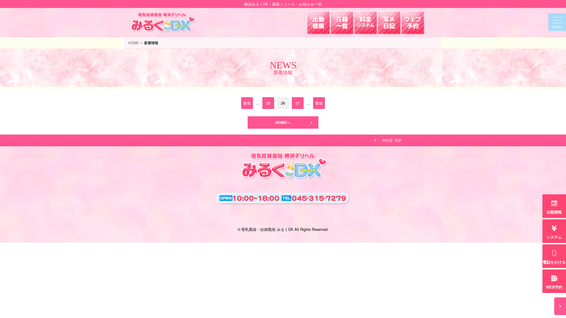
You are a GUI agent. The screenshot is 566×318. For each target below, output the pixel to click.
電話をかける (554, 262)
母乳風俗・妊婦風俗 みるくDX (267, 229)
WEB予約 (554, 287)
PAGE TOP (392, 140)
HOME (133, 42)
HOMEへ (283, 122)
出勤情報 (554, 212)
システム (554, 237)
